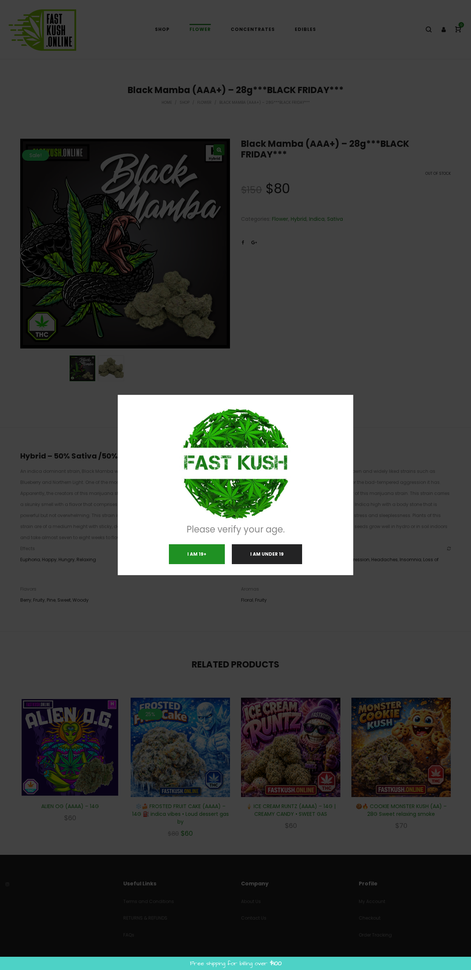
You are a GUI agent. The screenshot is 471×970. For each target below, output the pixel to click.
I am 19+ (196, 554)
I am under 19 (267, 554)
